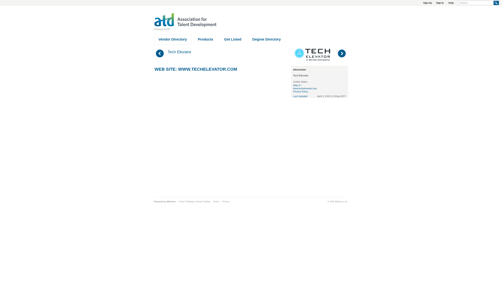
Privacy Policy (300, 91)
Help (451, 3)
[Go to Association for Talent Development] (185, 26)
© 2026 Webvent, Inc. (337, 201)
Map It (297, 85)
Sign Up (427, 3)
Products (205, 39)
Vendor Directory (172, 39)
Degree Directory (266, 39)
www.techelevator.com (207, 69)
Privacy (226, 201)
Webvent (171, 201)
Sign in (440, 3)
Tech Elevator (179, 52)
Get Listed (232, 39)
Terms (216, 201)
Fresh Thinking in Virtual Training (194, 201)
